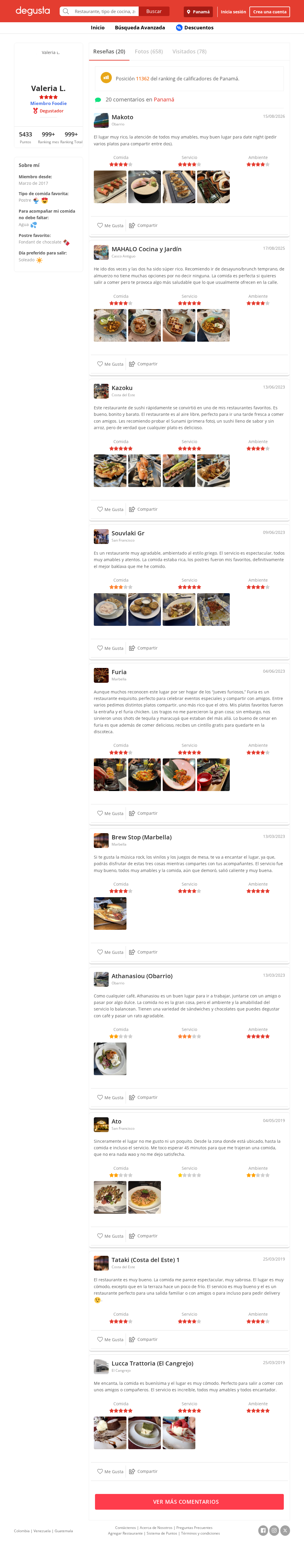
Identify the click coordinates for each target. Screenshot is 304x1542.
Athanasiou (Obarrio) (142, 976)
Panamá (201, 12)
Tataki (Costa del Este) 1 (146, 1260)
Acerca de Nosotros (156, 1527)
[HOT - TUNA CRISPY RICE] (110, 186)
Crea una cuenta (269, 12)
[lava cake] (110, 1432)
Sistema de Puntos (162, 1533)
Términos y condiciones (200, 1533)
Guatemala (64, 1530)
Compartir (147, 225)
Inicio (98, 27)
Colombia (22, 1530)
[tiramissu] (144, 1432)
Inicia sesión (233, 12)
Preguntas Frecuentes (194, 1527)
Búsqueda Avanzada (140, 27)
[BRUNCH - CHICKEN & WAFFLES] (144, 325)
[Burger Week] (110, 913)
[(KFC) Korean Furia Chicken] (179, 774)
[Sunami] (144, 470)
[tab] (109, 52)
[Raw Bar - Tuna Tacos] (110, 774)
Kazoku (122, 388)
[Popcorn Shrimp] (144, 774)
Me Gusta (113, 225)
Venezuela (42, 1530)
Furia (119, 672)
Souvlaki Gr (128, 533)
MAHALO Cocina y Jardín (147, 249)
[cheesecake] (179, 1432)
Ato (116, 1121)
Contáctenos (125, 1527)
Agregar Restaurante (125, 1533)
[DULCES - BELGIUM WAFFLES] (179, 325)
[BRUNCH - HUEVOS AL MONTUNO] (110, 325)
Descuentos (195, 27)
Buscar (154, 11)
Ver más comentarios (187, 1501)
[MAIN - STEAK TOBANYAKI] (213, 186)
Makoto (122, 117)
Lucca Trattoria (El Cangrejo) (152, 1363)
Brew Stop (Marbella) (142, 837)
